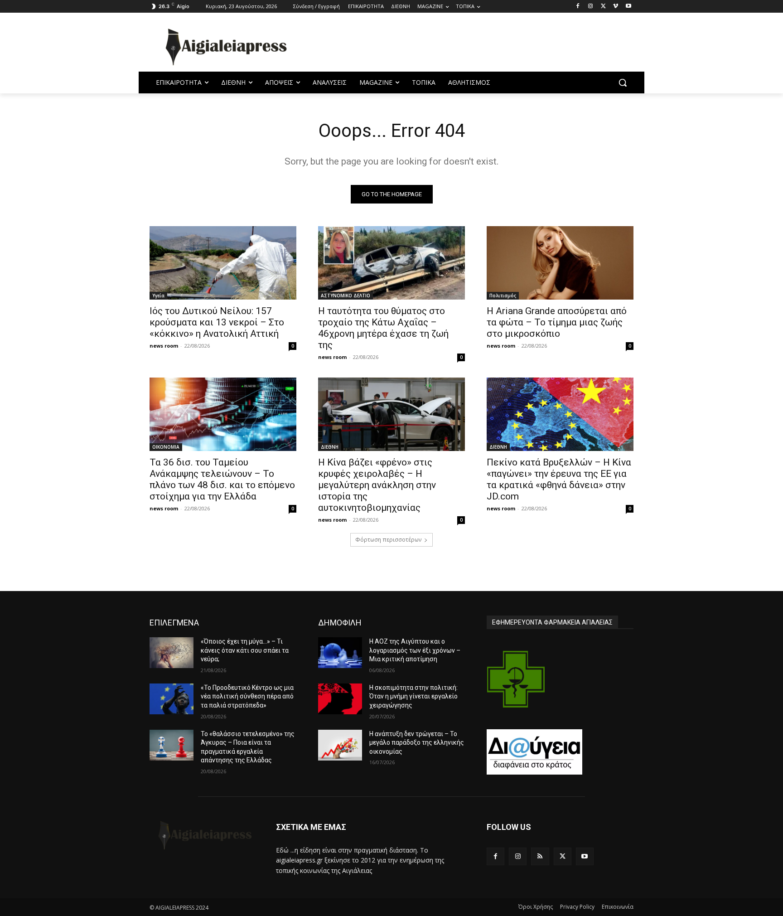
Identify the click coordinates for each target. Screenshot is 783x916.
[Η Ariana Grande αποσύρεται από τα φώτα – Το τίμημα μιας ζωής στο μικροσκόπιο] (560, 263)
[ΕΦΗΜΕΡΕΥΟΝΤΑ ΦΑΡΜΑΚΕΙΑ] (516, 679)
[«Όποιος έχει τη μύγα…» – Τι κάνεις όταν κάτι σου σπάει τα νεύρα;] (171, 652)
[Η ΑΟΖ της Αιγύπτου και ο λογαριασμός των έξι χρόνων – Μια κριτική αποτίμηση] (340, 652)
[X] (603, 6)
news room (164, 345)
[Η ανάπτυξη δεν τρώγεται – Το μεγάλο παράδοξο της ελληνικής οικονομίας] (340, 745)
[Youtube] (628, 6)
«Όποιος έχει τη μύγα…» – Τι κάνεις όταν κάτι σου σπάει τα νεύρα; (245, 650)
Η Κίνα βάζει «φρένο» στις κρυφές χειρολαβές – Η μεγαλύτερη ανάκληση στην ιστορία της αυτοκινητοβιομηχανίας (377, 485)
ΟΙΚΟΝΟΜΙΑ (165, 447)
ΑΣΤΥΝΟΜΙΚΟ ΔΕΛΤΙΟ (345, 295)
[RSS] (540, 856)
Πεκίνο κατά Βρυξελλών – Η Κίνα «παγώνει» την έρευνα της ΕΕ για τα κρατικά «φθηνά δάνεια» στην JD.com (559, 479)
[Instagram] (590, 6)
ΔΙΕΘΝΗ (329, 447)
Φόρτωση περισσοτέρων (388, 539)
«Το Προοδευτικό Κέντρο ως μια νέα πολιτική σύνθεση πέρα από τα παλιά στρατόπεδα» (247, 696)
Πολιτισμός (502, 295)
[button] (622, 82)
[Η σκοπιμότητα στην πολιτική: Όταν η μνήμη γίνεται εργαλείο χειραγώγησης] (340, 698)
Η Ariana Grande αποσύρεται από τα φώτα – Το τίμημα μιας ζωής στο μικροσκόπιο (557, 322)
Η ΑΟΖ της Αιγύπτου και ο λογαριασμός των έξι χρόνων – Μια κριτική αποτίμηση (414, 650)
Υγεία (158, 295)
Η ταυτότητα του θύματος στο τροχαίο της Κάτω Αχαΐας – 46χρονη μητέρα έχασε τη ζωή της (383, 327)
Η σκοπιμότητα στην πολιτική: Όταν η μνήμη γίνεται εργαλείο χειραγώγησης (413, 696)
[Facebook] (578, 6)
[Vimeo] (615, 6)
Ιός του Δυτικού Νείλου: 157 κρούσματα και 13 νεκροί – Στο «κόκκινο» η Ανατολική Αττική (217, 322)
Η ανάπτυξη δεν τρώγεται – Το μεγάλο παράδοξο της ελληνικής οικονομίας (416, 742)
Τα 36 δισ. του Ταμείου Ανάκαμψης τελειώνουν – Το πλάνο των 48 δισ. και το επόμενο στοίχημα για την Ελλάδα (222, 479)
